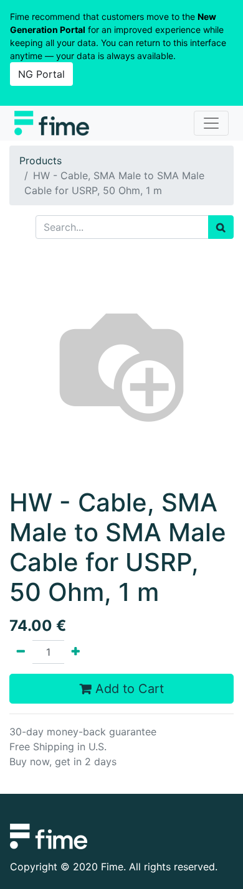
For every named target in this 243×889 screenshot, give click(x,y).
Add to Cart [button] (128, 688)
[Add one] (75, 652)
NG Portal (41, 74)
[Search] (221, 227)
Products (40, 160)
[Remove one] (20, 652)
